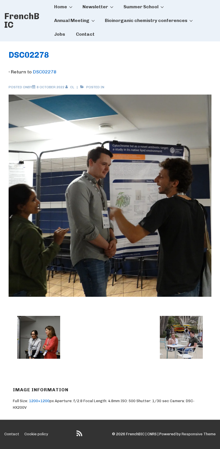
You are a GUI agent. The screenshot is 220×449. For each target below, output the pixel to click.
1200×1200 (39, 401)
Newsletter (95, 6)
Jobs (59, 34)
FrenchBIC (21, 20)
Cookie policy (36, 434)
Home (60, 6)
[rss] (80, 435)
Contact (85, 34)
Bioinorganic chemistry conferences (146, 20)
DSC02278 (44, 72)
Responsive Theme (199, 434)
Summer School (140, 6)
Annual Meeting (71, 20)
